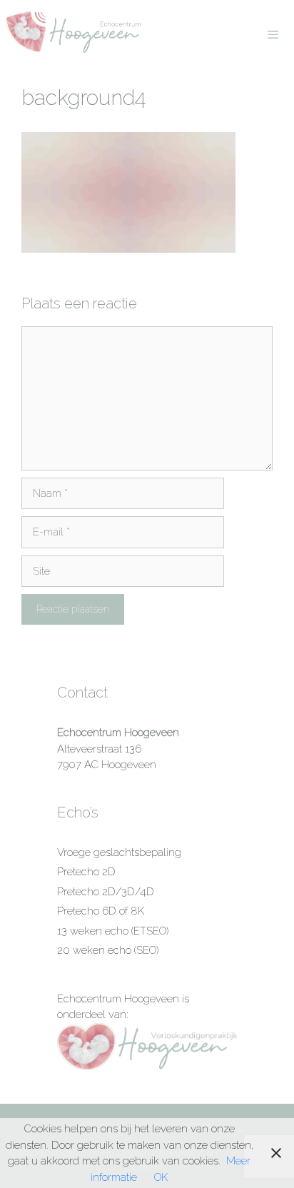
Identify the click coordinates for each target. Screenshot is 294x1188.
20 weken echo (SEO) (107, 950)
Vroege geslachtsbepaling (119, 852)
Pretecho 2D (86, 871)
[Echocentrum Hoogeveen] (74, 32)
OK (161, 1177)
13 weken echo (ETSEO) (112, 931)
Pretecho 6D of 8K (100, 911)
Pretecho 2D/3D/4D (105, 891)
